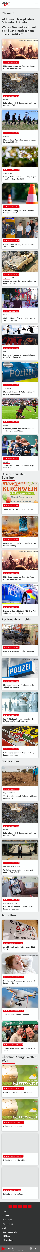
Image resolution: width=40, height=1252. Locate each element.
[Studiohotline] (29, 1206)
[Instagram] (20, 1206)
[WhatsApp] (10, 1206)
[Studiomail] (25, 1206)
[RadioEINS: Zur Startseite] (17, 4)
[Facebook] (15, 1206)
